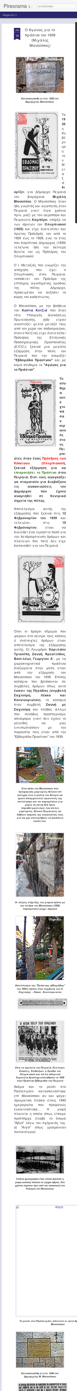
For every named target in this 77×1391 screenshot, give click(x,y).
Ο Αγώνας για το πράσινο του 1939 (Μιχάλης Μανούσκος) (40, 37)
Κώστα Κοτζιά (34, 310)
